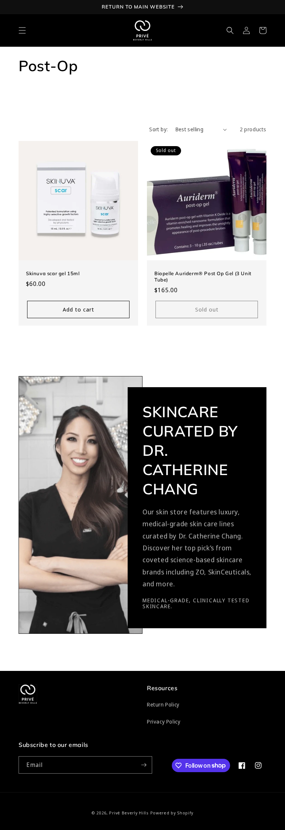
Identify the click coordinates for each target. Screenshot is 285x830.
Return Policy (163, 704)
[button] (22, 30)
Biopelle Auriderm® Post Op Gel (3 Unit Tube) (203, 276)
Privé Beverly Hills (128, 813)
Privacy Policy (163, 721)
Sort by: (158, 129)
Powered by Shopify (172, 813)
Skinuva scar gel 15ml (53, 273)
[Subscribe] (143, 765)
